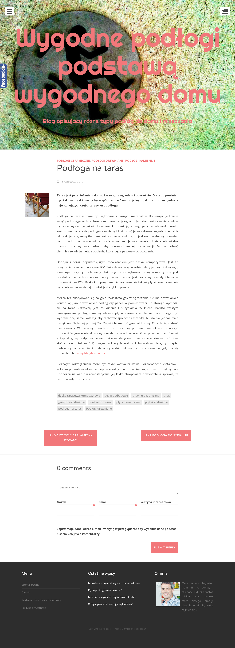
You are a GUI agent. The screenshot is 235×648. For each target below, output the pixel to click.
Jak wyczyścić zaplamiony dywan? (70, 438)
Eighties (126, 628)
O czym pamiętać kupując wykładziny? (110, 604)
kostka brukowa (100, 402)
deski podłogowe (116, 395)
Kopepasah (140, 628)
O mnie (26, 592)
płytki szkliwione (156, 402)
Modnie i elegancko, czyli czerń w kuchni (112, 597)
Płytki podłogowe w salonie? (105, 590)
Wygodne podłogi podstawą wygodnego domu (117, 65)
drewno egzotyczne (146, 395)
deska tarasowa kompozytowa (79, 395)
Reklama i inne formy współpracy (41, 600)
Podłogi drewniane (107, 160)
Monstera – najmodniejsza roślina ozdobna (114, 583)
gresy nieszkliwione (71, 402)
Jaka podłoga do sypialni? (166, 435)
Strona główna (30, 584)
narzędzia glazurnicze (90, 353)
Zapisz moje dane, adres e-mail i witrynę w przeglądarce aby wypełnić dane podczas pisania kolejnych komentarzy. (116, 531)
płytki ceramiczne (128, 402)
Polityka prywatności (34, 608)
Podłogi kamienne (140, 160)
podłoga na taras (70, 408)
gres (167, 395)
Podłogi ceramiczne (73, 160)
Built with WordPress (100, 628)
